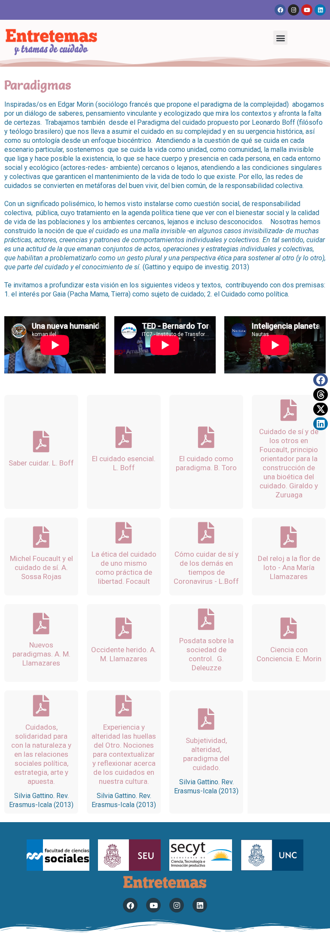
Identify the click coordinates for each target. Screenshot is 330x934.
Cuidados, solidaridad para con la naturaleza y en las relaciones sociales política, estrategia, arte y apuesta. (41, 754)
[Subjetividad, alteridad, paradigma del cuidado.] (206, 719)
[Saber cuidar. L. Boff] (41, 441)
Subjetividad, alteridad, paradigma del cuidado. (206, 754)
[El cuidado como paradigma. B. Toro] (206, 437)
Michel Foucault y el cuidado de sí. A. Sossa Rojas (41, 567)
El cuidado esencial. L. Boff (124, 463)
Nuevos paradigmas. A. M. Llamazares (41, 654)
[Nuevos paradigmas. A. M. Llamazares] (41, 623)
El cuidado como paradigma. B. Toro (206, 463)
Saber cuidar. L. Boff (41, 463)
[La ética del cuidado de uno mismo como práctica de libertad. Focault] (123, 532)
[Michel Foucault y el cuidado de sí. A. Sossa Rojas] (41, 537)
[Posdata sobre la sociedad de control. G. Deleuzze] (206, 619)
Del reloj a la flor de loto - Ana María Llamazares (289, 567)
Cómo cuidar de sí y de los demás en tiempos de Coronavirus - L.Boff (206, 568)
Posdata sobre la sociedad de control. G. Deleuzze (206, 654)
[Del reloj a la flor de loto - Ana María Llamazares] (288, 537)
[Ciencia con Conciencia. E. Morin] (288, 628)
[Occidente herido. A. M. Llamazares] (123, 628)
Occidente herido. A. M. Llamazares (123, 654)
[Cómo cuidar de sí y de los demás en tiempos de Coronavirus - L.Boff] (206, 532)
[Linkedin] (320, 9)
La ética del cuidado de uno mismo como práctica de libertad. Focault (124, 568)
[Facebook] (280, 9)
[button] (280, 38)
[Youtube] (306, 9)
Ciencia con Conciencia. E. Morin (289, 654)
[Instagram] (293, 9)
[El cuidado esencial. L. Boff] (123, 437)
